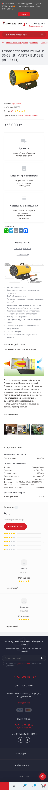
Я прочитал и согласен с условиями (24, 664)
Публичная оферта (23, 663)
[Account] (14, 786)
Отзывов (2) (23, 254)
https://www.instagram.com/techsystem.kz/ (27, 740)
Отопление (34, 43)
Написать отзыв (15, 526)
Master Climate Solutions (28, 115)
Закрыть (24, 14)
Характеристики (22, 248)
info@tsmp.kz (24, 702)
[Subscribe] (42, 658)
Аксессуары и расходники (24, 205)
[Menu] (4, 786)
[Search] (42, 35)
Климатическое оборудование (17, 43)
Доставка (24, 148)
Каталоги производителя (24, 175)
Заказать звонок (36, 26)
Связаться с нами (24, 685)
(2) (12, 111)
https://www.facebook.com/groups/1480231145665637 (20, 740)
